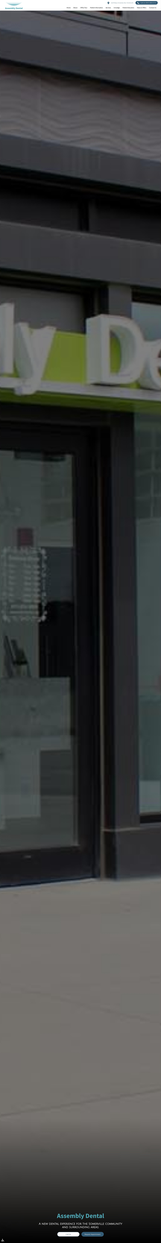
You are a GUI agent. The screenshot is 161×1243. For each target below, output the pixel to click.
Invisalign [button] (117, 7)
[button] (3, 1240)
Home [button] (69, 7)
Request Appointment (93, 1234)
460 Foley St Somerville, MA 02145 (122, 3)
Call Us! (148, 3)
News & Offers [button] (141, 7)
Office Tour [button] (83, 7)
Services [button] (108, 7)
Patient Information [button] (96, 7)
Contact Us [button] (152, 7)
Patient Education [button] (128, 7)
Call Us (68, 1234)
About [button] (75, 7)
